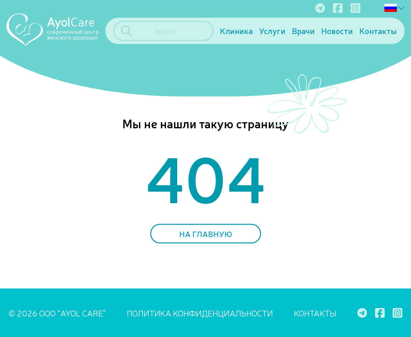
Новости (337, 30)
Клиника (236, 30)
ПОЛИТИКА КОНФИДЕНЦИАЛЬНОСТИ (200, 313)
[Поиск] (126, 31)
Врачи (303, 30)
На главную (205, 233)
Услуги (272, 30)
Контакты (378, 30)
